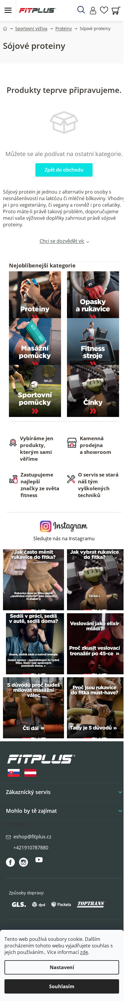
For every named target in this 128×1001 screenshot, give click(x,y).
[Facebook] (10, 862)
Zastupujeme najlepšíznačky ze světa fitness (40, 485)
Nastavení (62, 967)
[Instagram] (23, 862)
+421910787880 (30, 847)
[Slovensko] (14, 773)
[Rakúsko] (30, 773)
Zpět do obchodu (64, 169)
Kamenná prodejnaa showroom (95, 445)
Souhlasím (61, 986)
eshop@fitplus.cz (32, 836)
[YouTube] (39, 862)
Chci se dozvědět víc (62, 241)
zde (84, 952)
